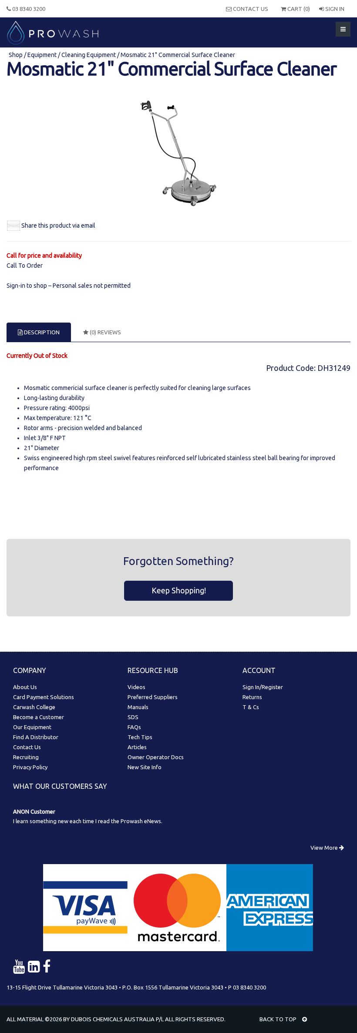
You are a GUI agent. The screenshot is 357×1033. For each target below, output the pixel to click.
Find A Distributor (35, 737)
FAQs (134, 727)
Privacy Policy (30, 767)
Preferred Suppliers (153, 697)
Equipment (42, 54)
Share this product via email (58, 225)
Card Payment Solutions (43, 697)
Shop (16, 54)
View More (324, 848)
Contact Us (250, 9)
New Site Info (145, 767)
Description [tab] (41, 332)
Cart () (298, 9)
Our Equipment (32, 727)
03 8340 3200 (28, 9)
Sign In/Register (262, 687)
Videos (136, 687)
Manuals (138, 707)
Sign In (334, 9)
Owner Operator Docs (156, 757)
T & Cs (250, 707)
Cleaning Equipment (88, 54)
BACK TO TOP (278, 1019)
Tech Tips (140, 737)
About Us (25, 687)
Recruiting (26, 757)
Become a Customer (38, 717)
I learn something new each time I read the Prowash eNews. (87, 821)
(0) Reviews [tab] (104, 332)
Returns (252, 697)
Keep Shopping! (179, 590)
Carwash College (34, 707)
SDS (133, 717)
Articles (137, 747)
